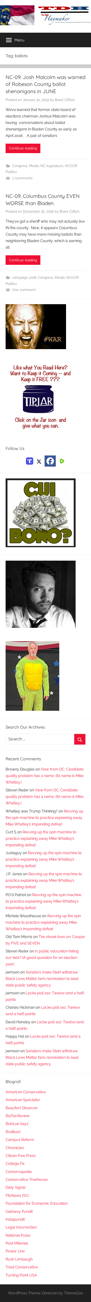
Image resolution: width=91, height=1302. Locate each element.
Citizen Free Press (21, 1155)
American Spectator (23, 1100)
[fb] (50, 461)
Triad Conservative (22, 1267)
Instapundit (15, 1219)
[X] (39, 460)
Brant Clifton (65, 100)
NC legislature (51, 166)
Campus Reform (20, 1140)
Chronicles (15, 1148)
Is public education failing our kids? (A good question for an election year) (42, 957)
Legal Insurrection (21, 1227)
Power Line (15, 1251)
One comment (24, 290)
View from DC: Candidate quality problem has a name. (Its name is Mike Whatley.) (45, 775)
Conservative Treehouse (27, 1179)
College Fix (15, 1163)
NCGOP (71, 166)
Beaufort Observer (22, 1108)
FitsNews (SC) (17, 1195)
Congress (19, 166)
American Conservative (26, 1092)
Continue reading (23, 148)
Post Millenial (17, 1243)
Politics (11, 172)
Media (34, 166)
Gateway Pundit (19, 1211)
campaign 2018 (24, 277)
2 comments (22, 178)
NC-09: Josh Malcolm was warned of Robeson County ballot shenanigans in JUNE (45, 84)
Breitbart (13, 1132)
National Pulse (18, 1235)
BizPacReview (18, 1116)
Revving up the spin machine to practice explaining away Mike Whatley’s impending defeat (44, 817)
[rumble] (61, 460)
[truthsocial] (29, 460)
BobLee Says (17, 1124)
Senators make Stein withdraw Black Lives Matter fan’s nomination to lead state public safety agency (42, 978)
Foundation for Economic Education (37, 1203)
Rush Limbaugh (19, 1259)
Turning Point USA (21, 1275)
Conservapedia (19, 1171)
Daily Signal (15, 1187)
